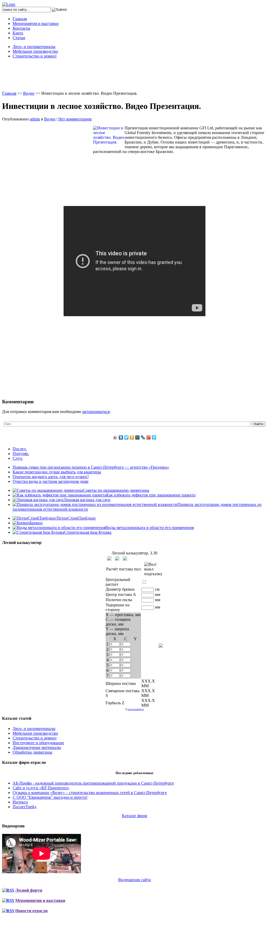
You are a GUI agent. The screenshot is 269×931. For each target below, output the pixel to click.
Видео (28, 93)
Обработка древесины (32, 752)
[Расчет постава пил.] (125, 558)
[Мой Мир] (137, 437)
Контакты (21, 28)
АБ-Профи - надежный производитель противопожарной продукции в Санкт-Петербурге (93, 783)
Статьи (19, 37)
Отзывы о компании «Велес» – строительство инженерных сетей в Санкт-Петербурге (90, 792)
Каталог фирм (134, 815)
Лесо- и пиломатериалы (34, 46)
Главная (20, 19)
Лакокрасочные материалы (37, 747)
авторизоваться (96, 411)
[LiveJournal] (143, 437)
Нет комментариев (75, 119)
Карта (18, 33)
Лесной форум (28, 890)
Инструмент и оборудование (38, 742)
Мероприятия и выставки (36, 23)
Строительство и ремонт (35, 56)
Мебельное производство (35, 51)
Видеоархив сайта (134, 879)
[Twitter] (126, 437)
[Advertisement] (134, 74)
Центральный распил (118, 581)
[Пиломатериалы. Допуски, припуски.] (117, 558)
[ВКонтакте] (121, 437)
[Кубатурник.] (109, 558)
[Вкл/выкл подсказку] (153, 569)
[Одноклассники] (132, 437)
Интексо (20, 802)
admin (35, 119)
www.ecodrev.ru (135, 709)
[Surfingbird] (154, 437)
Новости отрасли (31, 910)
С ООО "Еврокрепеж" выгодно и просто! (50, 797)
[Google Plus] (148, 437)
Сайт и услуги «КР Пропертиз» (41, 788)
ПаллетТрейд (24, 807)
